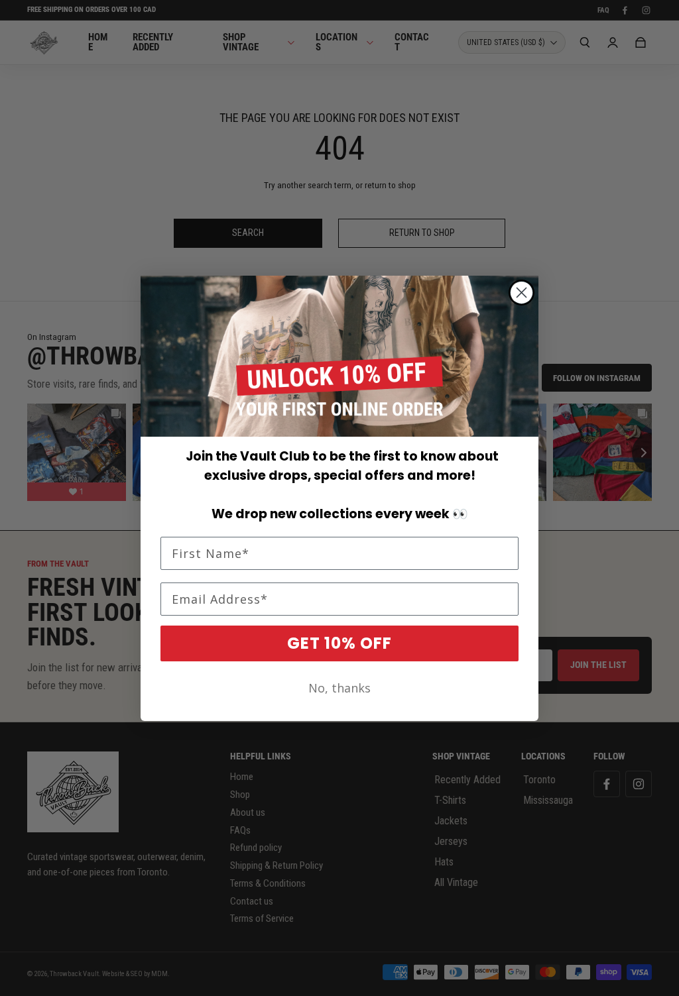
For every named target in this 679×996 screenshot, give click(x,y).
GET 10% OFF (339, 643)
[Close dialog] (521, 292)
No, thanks (339, 688)
